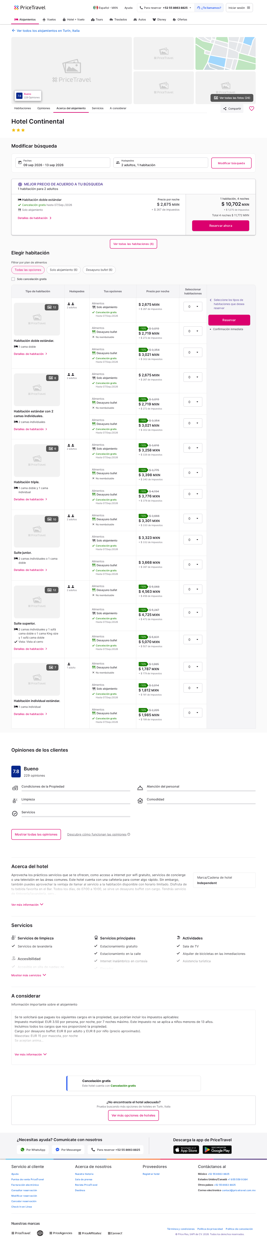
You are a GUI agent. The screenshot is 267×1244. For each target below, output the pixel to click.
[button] (62, 163)
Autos (142, 19)
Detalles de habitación (32, 218)
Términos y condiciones (180, 1228)
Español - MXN (108, 7)
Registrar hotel (151, 1173)
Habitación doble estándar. (34, 341)
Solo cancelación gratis (32, 279)
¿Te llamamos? (211, 7)
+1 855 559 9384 (238, 1179)
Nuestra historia (84, 1173)
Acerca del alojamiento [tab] (71, 108)
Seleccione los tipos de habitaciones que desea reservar (229, 304)
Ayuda (129, 7)
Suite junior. (23, 553)
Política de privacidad (210, 1228)
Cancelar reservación (23, 1201)
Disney (161, 19)
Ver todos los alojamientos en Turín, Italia (48, 31)
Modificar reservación (24, 1195)
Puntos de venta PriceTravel (27, 1179)
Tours (99, 19)
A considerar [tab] (118, 108)
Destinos (80, 1190)
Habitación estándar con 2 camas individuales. (33, 413)
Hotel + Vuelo (75, 19)
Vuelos (51, 19)
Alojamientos (27, 19)
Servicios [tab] (98, 108)
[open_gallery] (71, 70)
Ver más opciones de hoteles (133, 1115)
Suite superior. (25, 623)
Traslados (120, 19)
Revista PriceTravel (86, 1184)
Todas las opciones (28, 270)
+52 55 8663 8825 (225, 1184)
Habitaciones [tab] (22, 108)
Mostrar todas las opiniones (36, 834)
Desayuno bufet (99, 270)
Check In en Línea (21, 1206)
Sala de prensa (83, 1179)
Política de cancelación (239, 1228)
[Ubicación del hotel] (225, 53)
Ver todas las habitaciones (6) (133, 243)
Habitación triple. (26, 482)
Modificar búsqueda (231, 163)
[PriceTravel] (32, 7)
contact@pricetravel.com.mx (239, 1190)
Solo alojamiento (63, 270)
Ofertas (182, 19)
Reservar (229, 320)
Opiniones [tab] (43, 108)
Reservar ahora (220, 226)
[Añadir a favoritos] (251, 108)
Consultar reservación (24, 1190)
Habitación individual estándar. (37, 701)
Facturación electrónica (25, 1184)
